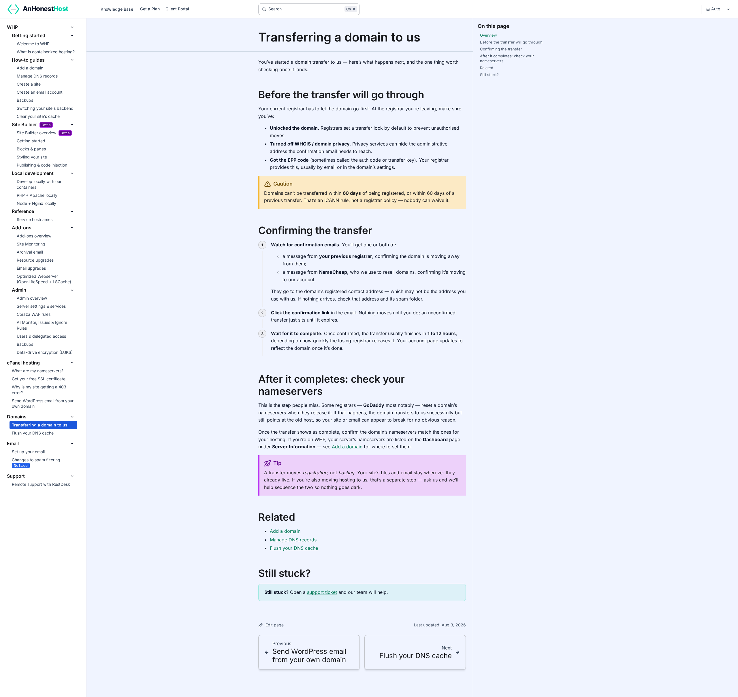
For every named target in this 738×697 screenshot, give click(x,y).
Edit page (275, 624)
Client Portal (177, 8)
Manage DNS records (293, 540)
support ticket (322, 592)
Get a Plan (150, 8)
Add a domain (347, 446)
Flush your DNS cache (294, 548)
